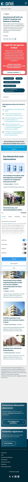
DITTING (19, 78)
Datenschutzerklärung (6, 457)
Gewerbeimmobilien (10, 86)
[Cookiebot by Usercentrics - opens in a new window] (20, 213)
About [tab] (24, 216)
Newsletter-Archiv (5, 462)
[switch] (24, 244)
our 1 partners (9, 223)
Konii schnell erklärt (6, 466)
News (6, 8)
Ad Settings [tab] (17, 216)
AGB (2, 455)
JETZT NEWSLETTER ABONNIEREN (13, 422)
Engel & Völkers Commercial (12, 82)
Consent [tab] (4, 216)
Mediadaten (4, 459)
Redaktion (3, 464)
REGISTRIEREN (8, 443)
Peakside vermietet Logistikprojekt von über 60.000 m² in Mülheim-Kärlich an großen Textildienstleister (14, 133)
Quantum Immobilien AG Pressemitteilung (11, 90)
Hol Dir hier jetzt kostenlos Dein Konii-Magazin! (14, 148)
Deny (14, 268)
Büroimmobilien (9, 78)
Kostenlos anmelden (13, 72)
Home (2, 8)
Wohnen (9, 8)
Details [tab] (10, 216)
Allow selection (14, 263)
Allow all (14, 259)
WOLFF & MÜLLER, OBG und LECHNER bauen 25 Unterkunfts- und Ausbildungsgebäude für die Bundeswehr (14, 119)
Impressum (6, 97)
